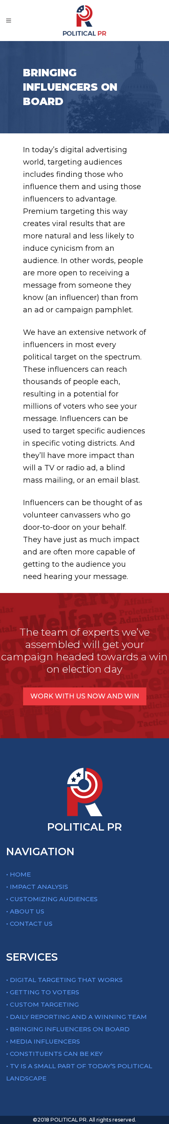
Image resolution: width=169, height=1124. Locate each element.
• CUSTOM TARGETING (42, 1004)
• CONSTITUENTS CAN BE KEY (54, 1054)
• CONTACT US (29, 923)
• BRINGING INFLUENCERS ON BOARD (68, 1029)
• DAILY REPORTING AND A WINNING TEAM (76, 1017)
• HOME (18, 874)
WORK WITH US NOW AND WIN (84, 696)
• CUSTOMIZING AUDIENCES (52, 899)
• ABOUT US (25, 911)
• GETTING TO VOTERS (42, 992)
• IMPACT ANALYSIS (37, 887)
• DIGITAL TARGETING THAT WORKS (64, 980)
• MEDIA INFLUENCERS (43, 1041)
